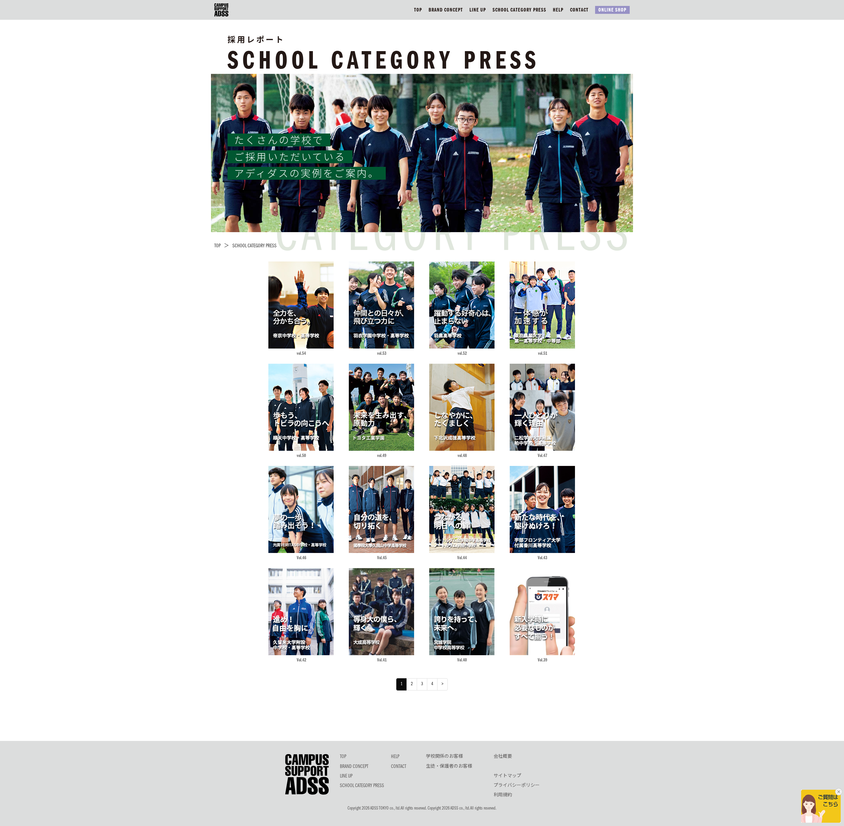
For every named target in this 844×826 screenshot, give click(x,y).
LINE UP (477, 10)
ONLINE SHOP (612, 10)
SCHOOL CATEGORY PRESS (519, 10)
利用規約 (503, 795)
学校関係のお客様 (444, 756)
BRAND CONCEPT (446, 10)
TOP (418, 10)
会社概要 (503, 756)
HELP (558, 10)
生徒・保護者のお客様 (449, 766)
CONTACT (579, 10)
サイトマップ (507, 776)
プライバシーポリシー (517, 785)
